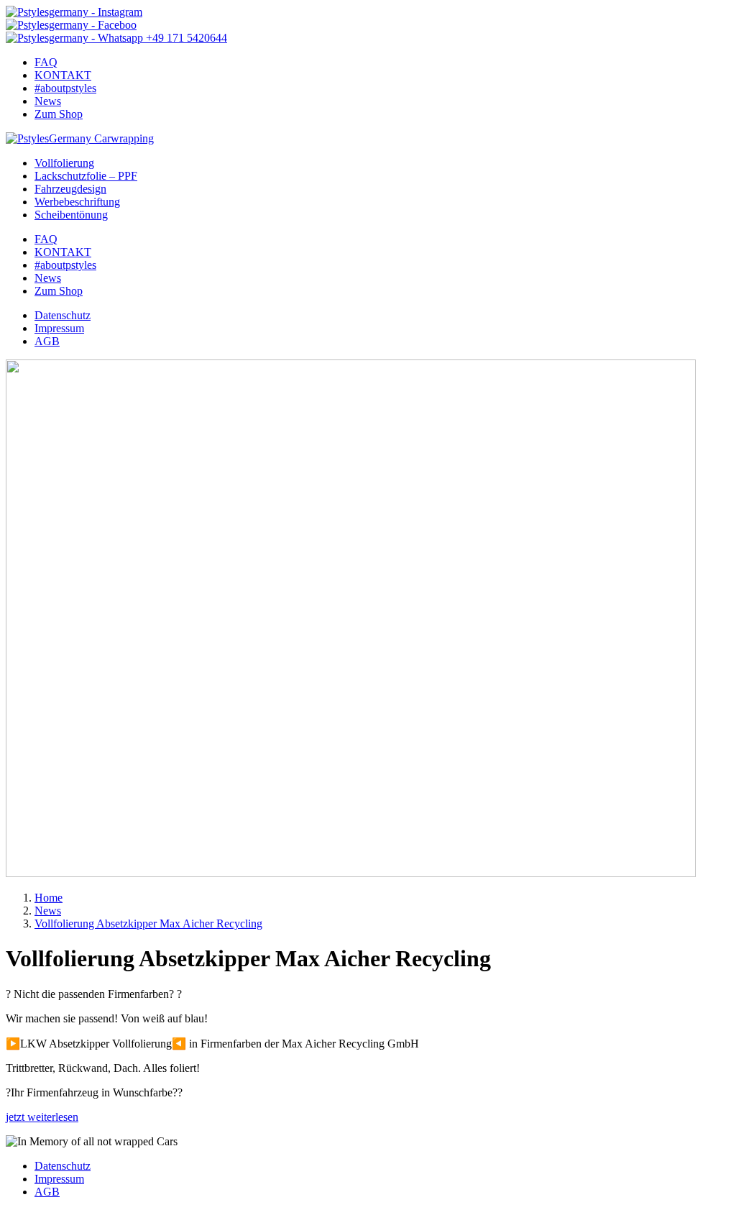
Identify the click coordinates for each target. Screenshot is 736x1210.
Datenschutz (62, 315)
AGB (47, 341)
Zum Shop (58, 114)
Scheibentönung (71, 214)
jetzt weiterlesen (42, 1117)
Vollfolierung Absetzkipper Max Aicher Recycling (148, 923)
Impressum (59, 328)
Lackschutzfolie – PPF (85, 176)
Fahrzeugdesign (70, 189)
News (47, 101)
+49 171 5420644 (185, 38)
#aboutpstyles (65, 88)
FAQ (46, 62)
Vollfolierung (64, 163)
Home (48, 898)
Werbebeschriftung (77, 202)
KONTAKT (62, 75)
